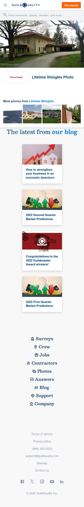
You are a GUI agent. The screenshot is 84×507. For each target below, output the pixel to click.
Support (44, 395)
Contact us (42, 470)
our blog (64, 131)
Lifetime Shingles (41, 101)
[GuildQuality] (26, 5)
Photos (44, 371)
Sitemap (42, 463)
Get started (71, 5)
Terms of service (42, 434)
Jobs (45, 355)
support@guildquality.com (42, 456)
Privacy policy (42, 441)
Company (44, 403)
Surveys (44, 338)
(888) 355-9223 (42, 448)
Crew (44, 346)
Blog (44, 387)
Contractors (44, 363)
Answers (44, 379)
